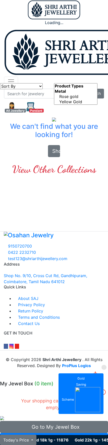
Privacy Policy (31, 304)
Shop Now (56, 151)
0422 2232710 (21, 252)
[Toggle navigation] (11, 82)
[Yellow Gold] (75, 101)
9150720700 (19, 246)
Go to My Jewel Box (54, 427)
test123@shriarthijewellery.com (37, 258)
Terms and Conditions (38, 317)
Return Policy (30, 310)
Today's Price (16, 439)
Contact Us (28, 323)
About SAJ (27, 298)
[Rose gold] (75, 96)
